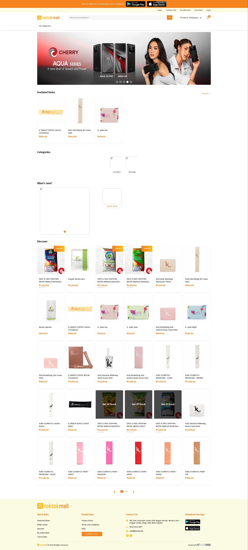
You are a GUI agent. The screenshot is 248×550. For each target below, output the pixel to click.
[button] (50, 58)
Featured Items (43, 521)
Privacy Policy (87, 521)
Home (160, 10)
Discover (40, 529)
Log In (209, 10)
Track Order (198, 10)
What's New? (42, 525)
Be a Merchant (185, 10)
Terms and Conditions (90, 525)
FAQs (84, 529)
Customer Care (171, 10)
